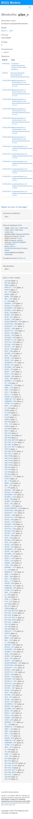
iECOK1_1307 (10, 346)
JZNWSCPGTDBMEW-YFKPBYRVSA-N (15, 243)
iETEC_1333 (9, 374)
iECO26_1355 (10, 344)
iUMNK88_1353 (11, 401)
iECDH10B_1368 (11, 324)
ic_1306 (8, 301)
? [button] (27, 206)
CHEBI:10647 (14, 228)
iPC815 (7, 289)
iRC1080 (8, 421)
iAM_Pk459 (9, 465)
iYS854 (7, 608)
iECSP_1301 (10, 365)
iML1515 (8, 433)
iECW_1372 (9, 369)
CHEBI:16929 (9, 230)
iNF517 (7, 431)
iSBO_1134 (9, 387)
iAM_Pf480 (9, 456)
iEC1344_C (9, 453)
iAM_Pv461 (9, 458)
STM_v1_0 (9, 415)
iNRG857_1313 (10, 381)
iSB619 (7, 285)
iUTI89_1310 (10, 403)
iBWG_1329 (9, 296)
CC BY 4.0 (21, 258)
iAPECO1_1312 (11, 287)
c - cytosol (5, 52)
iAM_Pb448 (9, 460)
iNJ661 (7, 294)
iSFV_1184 (9, 392)
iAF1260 (8, 283)
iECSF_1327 (9, 360)
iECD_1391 (9, 317)
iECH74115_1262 (11, 330)
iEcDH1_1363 (10, 319)
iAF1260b (8, 428)
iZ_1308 (8, 408)
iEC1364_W (9, 444)
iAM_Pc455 (9, 462)
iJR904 (7, 410)
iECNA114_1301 (11, 340)
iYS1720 (8, 469)
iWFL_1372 (9, 406)
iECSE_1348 (10, 358)
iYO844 (7, 426)
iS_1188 (8, 383)
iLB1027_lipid (10, 435)
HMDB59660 (9, 254)
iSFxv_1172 (9, 394)
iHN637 (8, 419)
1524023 (21, 236)
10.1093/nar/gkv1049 (9, 805)
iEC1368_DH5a (11, 451)
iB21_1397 (9, 299)
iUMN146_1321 (11, 399)
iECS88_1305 (10, 353)
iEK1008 (8, 437)
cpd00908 (19, 240)
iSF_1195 (8, 292)
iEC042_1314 (10, 305)
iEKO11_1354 (10, 371)
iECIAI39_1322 (10, 337)
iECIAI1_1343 (10, 335)
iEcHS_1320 (9, 333)
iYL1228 (8, 412)
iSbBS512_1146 (11, 385)
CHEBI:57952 (9, 232)
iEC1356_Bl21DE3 (12, 440)
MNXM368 (26, 234)
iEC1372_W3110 (11, 447)
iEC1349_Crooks (11, 442)
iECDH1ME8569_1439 (13, 321)
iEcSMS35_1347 (11, 362)
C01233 (19, 238)
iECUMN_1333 (10, 367)
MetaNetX (14, 258)
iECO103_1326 (10, 342)
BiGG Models (10, 2)
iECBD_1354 (10, 315)
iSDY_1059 (9, 390)
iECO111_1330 (7, 30)
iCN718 (8, 449)
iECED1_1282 (10, 328)
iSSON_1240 (10, 396)
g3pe (6, 216)
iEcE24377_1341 (11, 326)
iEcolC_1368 (9, 349)
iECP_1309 (9, 351)
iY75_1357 (9, 424)
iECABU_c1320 (10, 310)
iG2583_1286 (10, 376)
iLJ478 (7, 417)
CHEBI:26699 (18, 230)
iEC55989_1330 (11, 308)
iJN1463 (8, 467)
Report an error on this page (14, 206)
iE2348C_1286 (10, 303)
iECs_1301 (9, 355)
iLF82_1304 (9, 378)
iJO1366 (8, 280)
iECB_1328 (9, 312)
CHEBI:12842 (23, 228)
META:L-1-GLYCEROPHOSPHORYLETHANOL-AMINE (16, 248)
